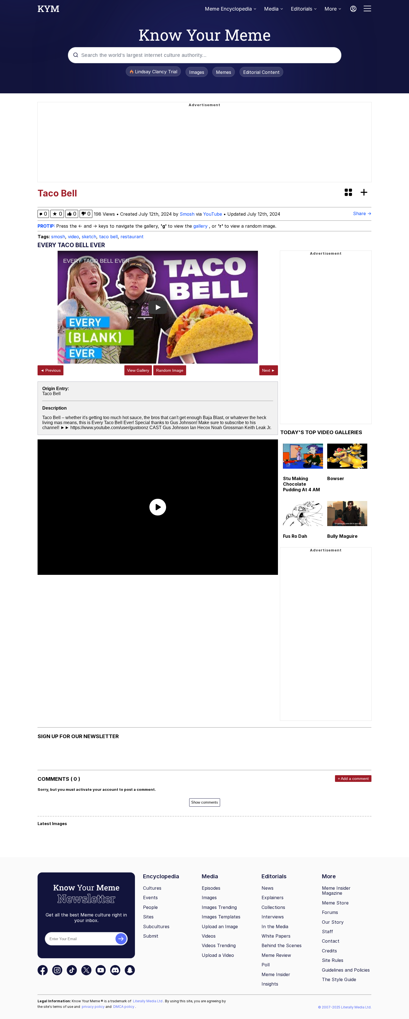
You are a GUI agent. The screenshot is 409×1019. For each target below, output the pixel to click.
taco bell (108, 236)
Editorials (301, 9)
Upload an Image (220, 926)
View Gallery (138, 370)
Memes (223, 72)
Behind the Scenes (282, 945)
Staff (327, 931)
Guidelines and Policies (346, 969)
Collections (273, 907)
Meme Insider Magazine (336, 891)
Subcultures (156, 926)
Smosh (187, 214)
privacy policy (93, 1007)
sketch (89, 236)
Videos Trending (219, 945)
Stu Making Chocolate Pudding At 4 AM (301, 484)
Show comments (204, 802)
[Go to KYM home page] (48, 10)
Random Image (169, 370)
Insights (270, 983)
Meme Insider (276, 974)
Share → (362, 213)
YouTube (212, 214)
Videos (209, 935)
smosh (58, 236)
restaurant (132, 236)
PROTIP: (47, 226)
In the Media (275, 926)
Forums (330, 912)
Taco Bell (51, 393)
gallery (201, 226)
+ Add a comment (353, 778)
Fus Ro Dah (295, 536)
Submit (150, 935)
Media (271, 9)
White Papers (276, 935)
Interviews (273, 916)
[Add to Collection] (365, 193)
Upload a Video (218, 955)
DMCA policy (124, 1007)
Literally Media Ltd (148, 1001)
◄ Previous (50, 370)
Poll (266, 964)
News (268, 888)
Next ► (268, 370)
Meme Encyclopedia (228, 9)
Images (196, 72)
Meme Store (335, 902)
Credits (329, 950)
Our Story (333, 922)
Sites (148, 916)
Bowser (335, 478)
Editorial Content (261, 72)
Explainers (273, 897)
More (330, 9)
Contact (330, 940)
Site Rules (332, 960)
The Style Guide (339, 979)
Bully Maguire (342, 536)
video (73, 236)
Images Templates (221, 916)
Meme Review (276, 955)
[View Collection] (349, 193)
